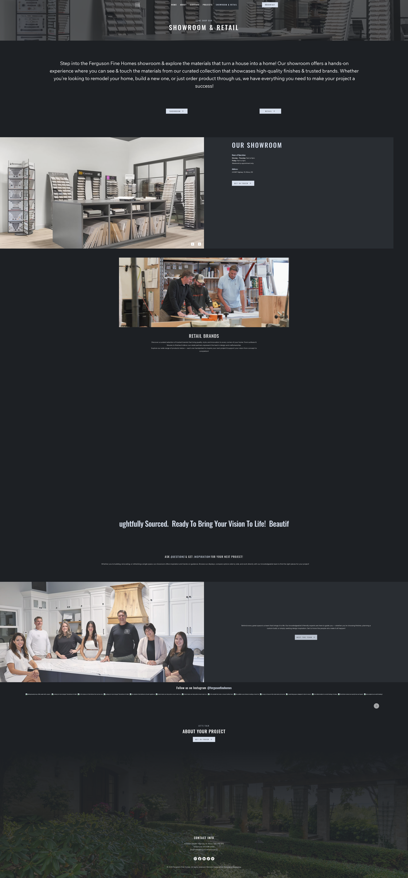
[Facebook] (199, 858)
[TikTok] (208, 858)
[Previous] (192, 244)
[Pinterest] (212, 858)
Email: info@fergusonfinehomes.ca (204, 850)
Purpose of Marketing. (232, 867)
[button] (285, 324)
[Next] (199, 244)
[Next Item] (376, 706)
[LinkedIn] (204, 858)
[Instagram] (195, 858)
